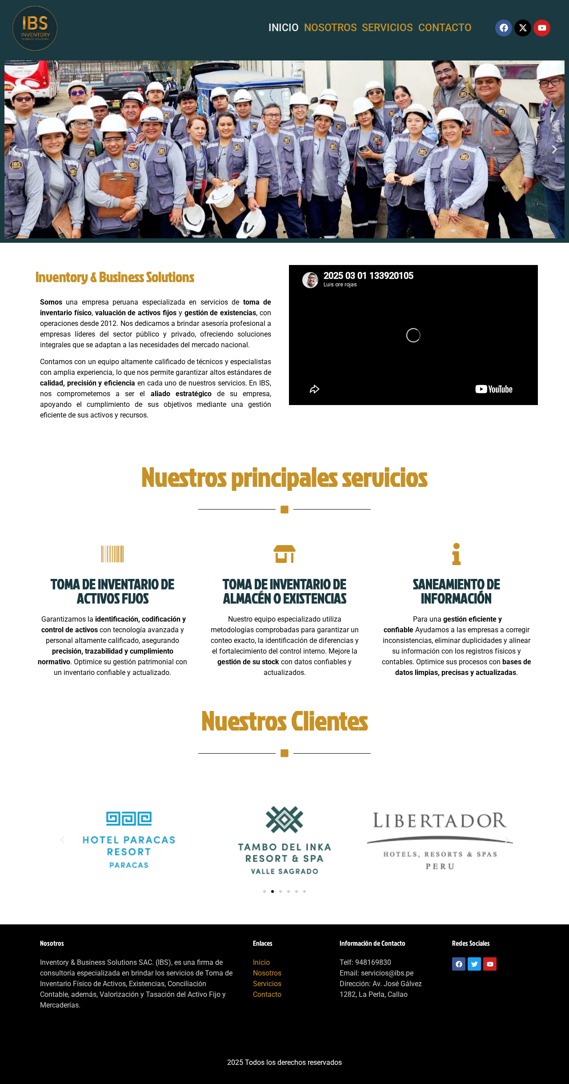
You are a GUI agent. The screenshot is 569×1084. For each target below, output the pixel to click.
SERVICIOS (387, 28)
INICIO (283, 28)
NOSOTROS (330, 28)
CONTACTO (445, 28)
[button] (14, 149)
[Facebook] (503, 28)
